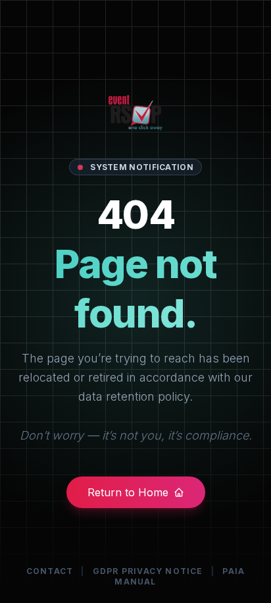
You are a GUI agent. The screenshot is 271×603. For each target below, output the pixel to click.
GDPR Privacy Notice (148, 571)
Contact (49, 571)
